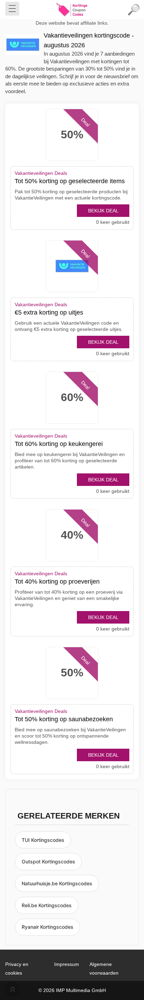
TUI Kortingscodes (43, 840)
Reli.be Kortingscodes (47, 905)
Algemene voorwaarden (103, 968)
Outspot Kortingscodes (48, 861)
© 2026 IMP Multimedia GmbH (72, 990)
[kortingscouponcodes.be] (72, 10)
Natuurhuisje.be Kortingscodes (57, 883)
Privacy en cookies (16, 968)
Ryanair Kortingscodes (47, 927)
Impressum (66, 964)
